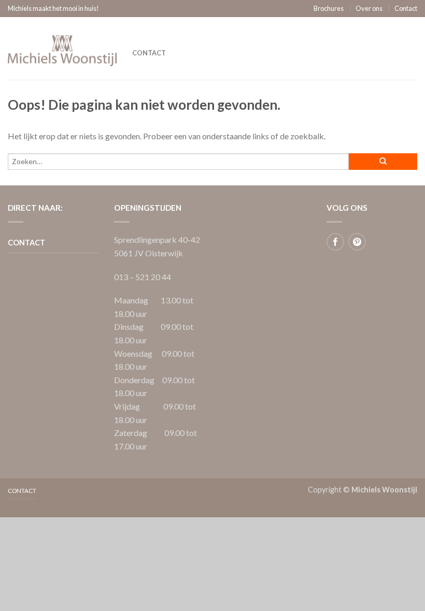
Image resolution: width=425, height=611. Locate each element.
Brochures (329, 8)
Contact (405, 8)
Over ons (369, 8)
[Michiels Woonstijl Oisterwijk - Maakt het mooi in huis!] (62, 48)
